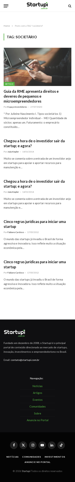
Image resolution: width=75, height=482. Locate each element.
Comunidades (31, 456)
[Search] (69, 6)
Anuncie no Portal (37, 462)
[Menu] (6, 6)
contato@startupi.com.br (25, 359)
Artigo (9, 84)
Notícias (12, 456)
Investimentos (55, 456)
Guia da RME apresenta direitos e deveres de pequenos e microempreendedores (31, 96)
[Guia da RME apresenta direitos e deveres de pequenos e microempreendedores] (37, 67)
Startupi (26, 471)
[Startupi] (37, 6)
